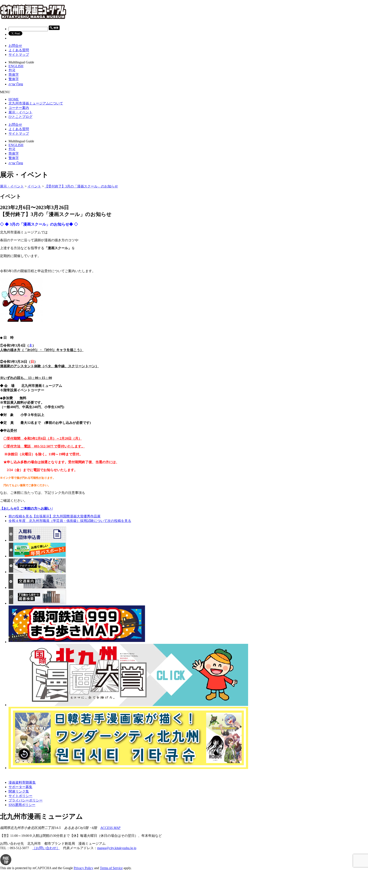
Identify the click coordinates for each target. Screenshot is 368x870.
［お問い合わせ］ (46, 848)
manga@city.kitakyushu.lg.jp (116, 848)
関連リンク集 (19, 791)
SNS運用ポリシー (22, 805)
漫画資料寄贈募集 (22, 782)
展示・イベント (12, 186)
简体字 (14, 74)
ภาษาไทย (16, 84)
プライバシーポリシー (26, 800)
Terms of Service (111, 868)
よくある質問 (19, 50)
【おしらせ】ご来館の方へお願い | (26, 508)
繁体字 (14, 79)
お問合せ (15, 45)
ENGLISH (16, 66)
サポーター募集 (20, 787)
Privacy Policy (83, 868)
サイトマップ (19, 54)
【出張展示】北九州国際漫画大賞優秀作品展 (55, 516)
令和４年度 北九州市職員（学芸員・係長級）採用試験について (70, 521)
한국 (12, 70)
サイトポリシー (20, 796)
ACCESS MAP (110, 828)
